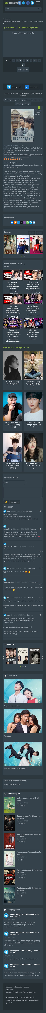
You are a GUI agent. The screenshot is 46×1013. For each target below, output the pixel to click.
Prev (3, 658)
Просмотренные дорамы (15, 780)
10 (21, 159)
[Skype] (30, 222)
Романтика (13, 155)
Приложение (10, 989)
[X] (21, 222)
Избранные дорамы (13, 784)
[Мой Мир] (18, 222)
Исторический (23, 155)
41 (39, 60)
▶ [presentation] (39, 233)
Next (43, 658)
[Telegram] (24, 2)
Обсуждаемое (14, 910)
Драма (31, 155)
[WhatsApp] (27, 222)
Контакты (9, 987)
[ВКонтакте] (12, 222)
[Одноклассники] (15, 222)
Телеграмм (16, 87)
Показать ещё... (9, 152)
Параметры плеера (23, 104)
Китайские (39, 155)
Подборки (12, 675)
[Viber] (24, 222)
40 (35, 60)
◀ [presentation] (31, 233)
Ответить (28, 511)
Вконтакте (33, 87)
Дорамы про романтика (20, 157)
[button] (21, 256)
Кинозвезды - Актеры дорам (16, 347)
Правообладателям (22, 987)
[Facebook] (28, 2)
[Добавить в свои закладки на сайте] (39, 109)
